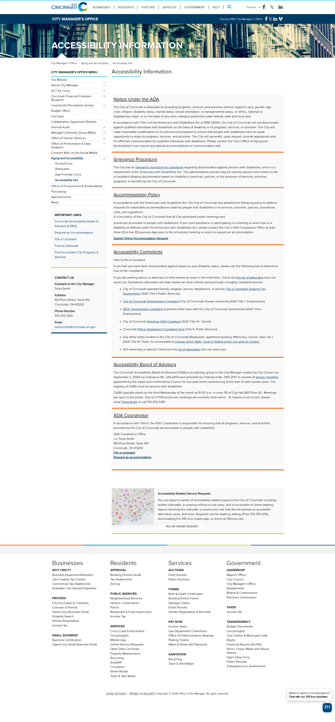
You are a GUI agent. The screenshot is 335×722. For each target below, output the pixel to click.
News (55, 202)
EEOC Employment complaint (143, 309)
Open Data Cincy (238, 657)
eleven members (267, 377)
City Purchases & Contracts (70, 603)
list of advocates (189, 349)
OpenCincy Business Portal (70, 612)
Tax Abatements (121, 579)
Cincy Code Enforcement (127, 631)
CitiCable (57, 116)
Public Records (237, 661)
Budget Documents (240, 626)
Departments (235, 588)
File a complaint (124, 452)
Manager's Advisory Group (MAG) (73, 132)
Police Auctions (179, 579)
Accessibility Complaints (138, 251)
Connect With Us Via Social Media (74, 153)
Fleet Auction (177, 575)
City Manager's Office (241, 584)
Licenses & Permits (65, 607)
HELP (216, 7)
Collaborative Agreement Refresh (74, 122)
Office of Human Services (68, 138)
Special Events (61, 197)
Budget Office (60, 111)
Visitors (148, 7)
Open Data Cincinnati (124, 649)
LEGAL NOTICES (116, 693)
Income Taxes (177, 626)
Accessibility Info (66, 180)
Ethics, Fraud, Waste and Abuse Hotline (248, 650)
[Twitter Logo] (272, 7)
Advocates (62, 169)
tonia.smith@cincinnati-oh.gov (75, 327)
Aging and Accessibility (67, 158)
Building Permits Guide (125, 575)
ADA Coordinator (131, 415)
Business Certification (66, 640)
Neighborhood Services (126, 598)
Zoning (115, 584)
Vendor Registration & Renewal (189, 612)
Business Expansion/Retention (72, 575)
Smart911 (116, 662)
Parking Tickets (178, 640)
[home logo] (69, 8)
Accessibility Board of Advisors (145, 364)
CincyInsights (119, 635)
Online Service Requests (127, 644)
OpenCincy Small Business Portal (74, 644)
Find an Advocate (67, 246)
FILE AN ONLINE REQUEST (182, 526)
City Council (235, 579)
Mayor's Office (236, 575)
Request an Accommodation (74, 232)
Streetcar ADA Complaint (164, 321)
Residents (126, 7)
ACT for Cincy (60, 91)
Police (114, 607)
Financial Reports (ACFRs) (244, 644)
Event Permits (177, 607)
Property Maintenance (125, 653)
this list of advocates (249, 277)
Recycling (117, 658)
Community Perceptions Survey (72, 105)
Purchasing (58, 191)
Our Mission (59, 80)
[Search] (229, 6)
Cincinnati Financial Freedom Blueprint (71, 98)
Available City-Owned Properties (74, 588)
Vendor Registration (65, 621)
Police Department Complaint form (160, 329)
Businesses (101, 7)
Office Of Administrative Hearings (191, 635)
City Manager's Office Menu (74, 72)
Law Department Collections (187, 631)
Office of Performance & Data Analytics (71, 145)
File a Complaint (66, 239)
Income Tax (59, 625)
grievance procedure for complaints (159, 167)
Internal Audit (60, 127)
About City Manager (64, 85)
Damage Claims (179, 603)
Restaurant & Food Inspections (131, 612)
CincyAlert (117, 667)
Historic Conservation (124, 603)
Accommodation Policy (137, 194)
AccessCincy (64, 163)
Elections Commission (241, 597)
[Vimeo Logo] (280, 19)
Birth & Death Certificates (185, 594)
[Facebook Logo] (263, 7)
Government (194, 7)
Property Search (63, 616)
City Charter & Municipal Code (247, 635)
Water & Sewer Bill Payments (187, 644)
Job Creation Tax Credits (68, 579)
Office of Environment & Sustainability (76, 186)
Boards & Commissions (242, 593)
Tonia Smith (129, 402)
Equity (231, 640)
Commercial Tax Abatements (71, 584)
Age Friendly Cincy (68, 174)
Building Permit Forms (183, 598)
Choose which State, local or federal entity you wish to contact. (217, 341)
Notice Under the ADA (136, 99)
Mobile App (118, 640)
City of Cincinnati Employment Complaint (151, 301)
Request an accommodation (132, 457)
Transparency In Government (246, 666)
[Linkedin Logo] (280, 7)
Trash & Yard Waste (123, 676)
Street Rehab (119, 671)
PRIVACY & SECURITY (143, 693)
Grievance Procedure (135, 159)
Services (169, 7)
